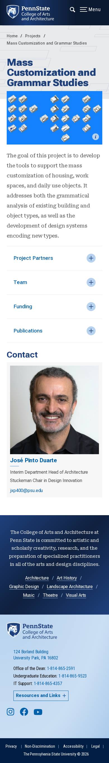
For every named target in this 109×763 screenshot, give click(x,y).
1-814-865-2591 (61, 668)
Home (12, 36)
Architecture (37, 578)
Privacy (11, 746)
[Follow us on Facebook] (24, 714)
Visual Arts (76, 595)
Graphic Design (24, 586)
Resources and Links (38, 695)
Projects (33, 36)
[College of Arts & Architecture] (34, 12)
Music (29, 595)
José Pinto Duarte (33, 460)
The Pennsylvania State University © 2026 (56, 754)
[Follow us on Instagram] (11, 714)
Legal (95, 746)
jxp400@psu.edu (26, 490)
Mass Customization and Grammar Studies (47, 43)
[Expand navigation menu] (73, 9)
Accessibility (73, 746)
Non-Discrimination (40, 746)
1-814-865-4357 (48, 683)
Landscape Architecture (70, 586)
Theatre (50, 595)
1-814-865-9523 (72, 676)
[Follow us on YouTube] (38, 714)
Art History (67, 578)
